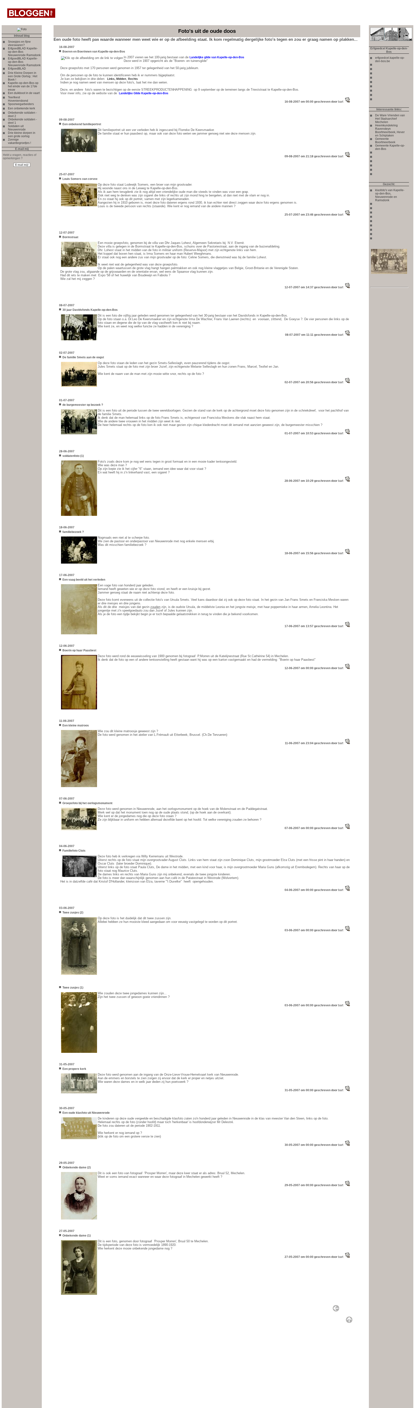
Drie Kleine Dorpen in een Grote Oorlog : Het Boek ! (22, 76)
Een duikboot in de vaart (24, 93)
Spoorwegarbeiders (21, 104)
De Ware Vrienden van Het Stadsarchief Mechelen (390, 119)
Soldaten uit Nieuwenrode (17, 127)
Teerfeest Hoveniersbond (18, 99)
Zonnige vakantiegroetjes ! (19, 141)
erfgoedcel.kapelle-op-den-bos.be (390, 59)
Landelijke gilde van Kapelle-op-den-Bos (216, 57)
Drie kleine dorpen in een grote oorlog (21, 134)
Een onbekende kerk (21, 108)
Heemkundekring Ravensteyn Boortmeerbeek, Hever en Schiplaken (390, 130)
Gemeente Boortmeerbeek (385, 140)
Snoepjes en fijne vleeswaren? (19, 43)
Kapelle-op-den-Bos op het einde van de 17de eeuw (23, 86)
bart (340, 101)
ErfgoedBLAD (17, 68)
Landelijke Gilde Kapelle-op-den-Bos (143, 93)
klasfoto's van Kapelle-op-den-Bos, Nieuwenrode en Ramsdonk (389, 195)
